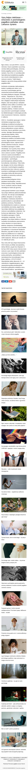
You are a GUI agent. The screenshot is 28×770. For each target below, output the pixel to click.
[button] (23, 2)
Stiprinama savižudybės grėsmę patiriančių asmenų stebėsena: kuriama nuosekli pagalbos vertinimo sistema (14, 585)
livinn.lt (23, 763)
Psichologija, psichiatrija (6, 13)
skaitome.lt (6, 759)
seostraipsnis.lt (17, 760)
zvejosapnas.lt (21, 759)
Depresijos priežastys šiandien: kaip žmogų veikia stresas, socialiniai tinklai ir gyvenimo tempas (13, 400)
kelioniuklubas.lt (17, 757)
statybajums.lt (4, 757)
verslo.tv (10, 757)
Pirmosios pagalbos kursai (14, 763)
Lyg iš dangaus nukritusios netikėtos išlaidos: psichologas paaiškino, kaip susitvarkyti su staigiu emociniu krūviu (13, 658)
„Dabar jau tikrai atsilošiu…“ (9, 355)
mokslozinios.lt (13, 759)
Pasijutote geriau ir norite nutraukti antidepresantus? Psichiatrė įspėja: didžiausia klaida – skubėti (13, 610)
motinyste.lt (10, 760)
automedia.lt (24, 757)
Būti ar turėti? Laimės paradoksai (10, 729)
